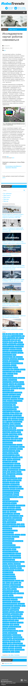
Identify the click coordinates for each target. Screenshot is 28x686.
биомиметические (7, 367)
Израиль (21, 420)
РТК (12, 583)
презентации (6, 526)
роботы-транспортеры (8, 581)
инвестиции (6, 424)
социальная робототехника (10, 604)
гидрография (14, 388)
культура (5, 453)
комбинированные (7, 443)
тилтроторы (6, 625)
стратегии (12, 612)
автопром (12, 348)
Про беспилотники (21, 9)
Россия (8, 583)
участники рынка (7, 635)
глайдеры (21, 388)
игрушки (5, 420)
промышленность (7, 543)
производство (15, 537)
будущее (22, 369)
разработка (6, 555)
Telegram (16, 655)
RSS (9, 655)
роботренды (13, 568)
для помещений (18, 401)
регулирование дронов (9, 560)
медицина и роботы (8, 466)
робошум (17, 581)
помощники (11, 520)
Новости (4, 29)
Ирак (10, 428)
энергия (12, 650)
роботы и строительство (9, 576)
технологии (6, 622)
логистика (9, 459)
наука (4, 480)
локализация (16, 459)
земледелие (20, 417)
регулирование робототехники (10, 562)
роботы (19, 568)
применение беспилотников (10, 530)
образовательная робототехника (11, 491)
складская (5, 595)
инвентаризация (17, 422)
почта (18, 524)
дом (14, 405)
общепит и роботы (7, 495)
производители (7, 537)
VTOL (15, 342)
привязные (21, 526)
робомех (10, 564)
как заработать (13, 434)
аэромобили (13, 359)
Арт (14, 357)
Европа (17, 413)
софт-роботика (16, 602)
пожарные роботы (14, 516)
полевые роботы (7, 518)
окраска (21, 497)
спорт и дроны (6, 608)
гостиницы (5, 394)
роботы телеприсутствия (9, 579)
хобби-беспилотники (18, 639)
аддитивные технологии (16, 351)
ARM (13, 334)
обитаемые (6, 489)
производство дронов (8, 539)
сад (20, 583)
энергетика (5, 650)
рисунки (5, 564)
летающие (15, 457)
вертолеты (10, 374)
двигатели (9, 401)
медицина (17, 463)
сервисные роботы (7, 593)
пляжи (4, 512)
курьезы (10, 453)
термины (5, 620)
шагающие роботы (17, 643)
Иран (14, 428)
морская (13, 472)
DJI (23, 336)
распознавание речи (15, 555)
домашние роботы (7, 407)
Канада (20, 434)
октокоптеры (6, 499)
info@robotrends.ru (7, 681)
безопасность (6, 363)
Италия (18, 432)
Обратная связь (8, 663)
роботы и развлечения (8, 574)
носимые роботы (13, 486)
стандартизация (14, 610)
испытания (20, 430)
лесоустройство (7, 457)
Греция (18, 394)
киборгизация (6, 438)
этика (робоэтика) (19, 650)
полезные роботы (17, 518)
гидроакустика (6, 388)
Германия (12, 386)
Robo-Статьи (6, 197)
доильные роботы (7, 405)
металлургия (6, 468)
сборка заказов (14, 587)
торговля (16, 625)
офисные (13, 503)
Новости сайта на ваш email (8, 683)
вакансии (18, 371)
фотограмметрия (17, 637)
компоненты (6, 447)
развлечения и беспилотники (10, 551)
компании (19, 445)
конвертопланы (14, 447)
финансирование (7, 637)
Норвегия (5, 486)
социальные (21, 604)
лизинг (20, 457)
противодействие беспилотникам (11, 547)
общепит (16, 493)
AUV (17, 334)
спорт (23, 606)
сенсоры (16, 591)
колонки (19, 440)
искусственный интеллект (9, 430)
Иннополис (17, 424)
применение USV (7, 528)
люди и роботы (7, 461)
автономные (6, 348)
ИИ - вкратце (9, 422)
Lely (17, 338)
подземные (17, 514)
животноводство (17, 415)
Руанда (16, 583)
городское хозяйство (8, 392)
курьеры (16, 453)
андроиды (20, 353)
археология (19, 357)
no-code (21, 338)
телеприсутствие (16, 616)
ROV (12, 340)
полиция (5, 520)
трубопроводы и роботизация (10, 631)
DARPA (4, 336)
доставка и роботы (7, 411)
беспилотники (6, 365)
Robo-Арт (5, 201)
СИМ (15, 593)
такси (4, 616)
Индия (11, 424)
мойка (4, 472)
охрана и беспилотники (9, 505)
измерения (15, 420)
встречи (21, 382)
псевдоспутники (7, 549)
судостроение (15, 614)
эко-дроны (5, 648)
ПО (8, 512)
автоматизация (12, 344)
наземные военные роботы (10, 478)
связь (4, 589)
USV (19, 340)
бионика (15, 367)
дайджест (20, 399)
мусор (4, 474)
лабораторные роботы (8, 455)
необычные (6, 482)
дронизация (17, 411)
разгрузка (18, 553)
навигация (19, 474)
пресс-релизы (14, 526)
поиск (21, 516)
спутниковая (6, 610)
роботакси (5, 566)
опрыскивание (6, 503)
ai (6, 334)
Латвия (17, 455)
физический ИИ (17, 635)
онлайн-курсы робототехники (10, 501)
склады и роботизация (8, 597)
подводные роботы (8, 514)
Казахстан (5, 434)
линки (4, 459)
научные (9, 480)
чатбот (10, 643)
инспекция (5, 426)
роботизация (12, 566)
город (12, 390)
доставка (16, 407)
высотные (5, 384)
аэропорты (20, 359)
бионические (6, 369)
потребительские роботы (9, 524)
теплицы (15, 618)
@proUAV (10, 9)
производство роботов (8, 541)
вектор (4, 374)
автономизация (19, 346)
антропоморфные (7, 357)
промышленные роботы (9, 545)
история (13, 432)
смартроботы (19, 597)
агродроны (5, 351)
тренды (5, 629)
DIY (8, 336)
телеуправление (7, 618)
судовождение (6, 614)
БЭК (14, 371)
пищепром (18, 509)
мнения (5, 470)
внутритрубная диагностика (10, 378)
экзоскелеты (22, 645)
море (8, 472)
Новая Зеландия (15, 484)
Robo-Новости (13, 29)
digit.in (8, 156)
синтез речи (20, 593)
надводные (6, 476)
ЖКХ (9, 417)
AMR (9, 334)
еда (21, 413)
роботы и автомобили (8, 570)
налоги (20, 478)
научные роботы (17, 480)
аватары (20, 342)
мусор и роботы (11, 474)
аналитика (14, 353)
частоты (5, 643)
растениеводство (7, 558)
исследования (6, 432)
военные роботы (7, 382)
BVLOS (21, 334)
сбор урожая (6, 587)
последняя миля (11, 522)
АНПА (14, 355)
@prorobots (10, 7)
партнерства (11, 507)
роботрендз (6, 568)
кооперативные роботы (9, 451)
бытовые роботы (7, 371)
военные (5, 380)
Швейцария (6, 645)
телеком (9, 616)
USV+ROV (5, 342)
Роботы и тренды (21, 7)
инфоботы (5, 428)
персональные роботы (8, 509)
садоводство (6, 585)
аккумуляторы (6, 353)
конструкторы (12, 449)
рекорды (22, 562)
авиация (5, 344)
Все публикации (7, 193)
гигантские (18, 386)
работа (14, 549)
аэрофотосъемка (13, 361)
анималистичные (7, 355)
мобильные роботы (13, 470)
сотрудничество (7, 602)
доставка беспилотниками (9, 409)
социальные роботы (8, 606)
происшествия (19, 541)
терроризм (11, 620)
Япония (17, 652)
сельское (14, 589)
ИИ (5, 50)
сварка (21, 587)
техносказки (20, 622)
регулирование (17, 558)
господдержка (18, 392)
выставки (11, 384)
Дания (4, 401)
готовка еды (12, 394)
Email (12, 655)
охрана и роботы (20, 505)
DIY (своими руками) (16, 336)
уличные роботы (12, 633)
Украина (5, 633)
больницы (16, 369)
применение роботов (8, 535)
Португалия (19, 520)
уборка (21, 631)
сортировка (14, 599)
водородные (21, 378)
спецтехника (17, 606)
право (22, 524)
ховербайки (6, 641)
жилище (5, 417)
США (21, 614)
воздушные (15, 382)
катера (4, 436)
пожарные (5, 516)
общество (16, 495)
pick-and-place (6, 340)
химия (10, 639)
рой (4, 583)
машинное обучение (8, 463)
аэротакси (5, 361)
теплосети (20, 618)
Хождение (12, 641)
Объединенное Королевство (10, 497)
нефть (17, 482)
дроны (12, 413)
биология (13, 365)
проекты (23, 535)
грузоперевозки (7, 397)
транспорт (5, 627)
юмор (12, 652)
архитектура (6, 359)
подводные (13, 512)
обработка (12, 489)
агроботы (19, 348)
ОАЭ (20, 486)
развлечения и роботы (8, 553)
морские (19, 472)
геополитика (21, 384)
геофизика (5, 386)
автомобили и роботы (8, 346)
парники (5, 507)
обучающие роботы (8, 493)
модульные (22, 470)
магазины (14, 461)
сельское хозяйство (8, 591)
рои (22, 581)
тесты (16, 620)
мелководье (17, 466)
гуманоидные (6, 399)
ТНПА (11, 625)
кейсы (16, 436)
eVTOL (4, 338)
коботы (20, 438)
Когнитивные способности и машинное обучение (13, 166)
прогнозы (17, 535)
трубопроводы (11, 629)
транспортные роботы (15, 627)
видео (15, 374)
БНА (12, 369)
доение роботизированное (9, 403)
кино (12, 438)
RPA (16, 340)
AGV (4, 334)
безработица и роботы (17, 363)
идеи (9, 420)
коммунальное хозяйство (9, 445)
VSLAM (11, 342)
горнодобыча (6, 390)
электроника (18, 648)
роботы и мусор (19, 570)
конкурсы (21, 447)
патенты (18, 507)
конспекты (5, 449)
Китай (16, 438)
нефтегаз (12, 482)
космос (18, 451)
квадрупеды (11, 436)
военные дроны (13, 380)
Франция (5, 639)
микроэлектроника (15, 468)
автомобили (20, 344)
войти (3, 177)
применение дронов (8, 532)
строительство (19, 612)
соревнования (6, 599)
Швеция (12, 645)
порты (4, 522)
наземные (12, 476)
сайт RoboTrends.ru (15, 585)
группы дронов (16, 397)
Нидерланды (6, 484)
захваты (14, 417)
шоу (16, 645)
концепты (19, 449)
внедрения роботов (8, 376)
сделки (8, 589)
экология (11, 648)
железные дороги (7, 415)
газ (15, 384)
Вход (25, 680)
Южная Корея (6, 652)
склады (11, 595)
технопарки (13, 622)
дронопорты (6, 413)
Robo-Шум (6, 199)
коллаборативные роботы (9, 440)
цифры (18, 641)
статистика (5, 612)
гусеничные (14, 399)
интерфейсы (19, 426)
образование (19, 489)
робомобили (17, 564)
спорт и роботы (15, 608)
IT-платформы (11, 338)
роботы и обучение (8, 572)
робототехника (21, 566)
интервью (11, 426)
